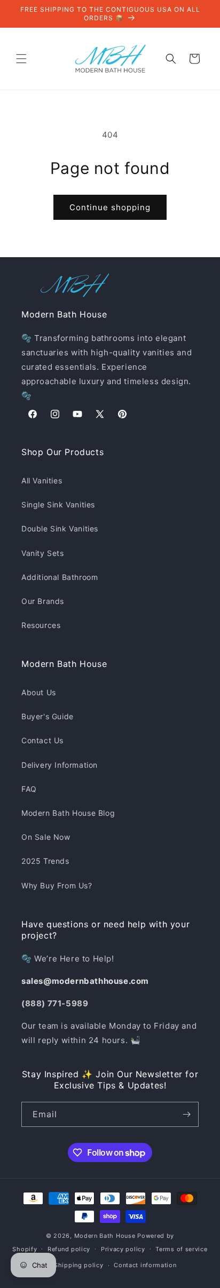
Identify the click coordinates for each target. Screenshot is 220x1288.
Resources (40, 625)
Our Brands (42, 601)
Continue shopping (110, 207)
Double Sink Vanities (59, 528)
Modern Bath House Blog (68, 812)
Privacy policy (123, 1249)
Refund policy (69, 1249)
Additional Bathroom (59, 577)
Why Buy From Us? (56, 885)
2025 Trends (45, 860)
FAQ (29, 788)
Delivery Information (59, 764)
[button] (21, 58)
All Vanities (41, 480)
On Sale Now (45, 836)
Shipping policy (79, 1265)
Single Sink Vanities (58, 504)
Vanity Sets (42, 553)
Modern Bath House (105, 1235)
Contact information (145, 1265)
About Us (38, 692)
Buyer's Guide (47, 716)
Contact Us (42, 740)
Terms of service (181, 1249)
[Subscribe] (186, 1114)
